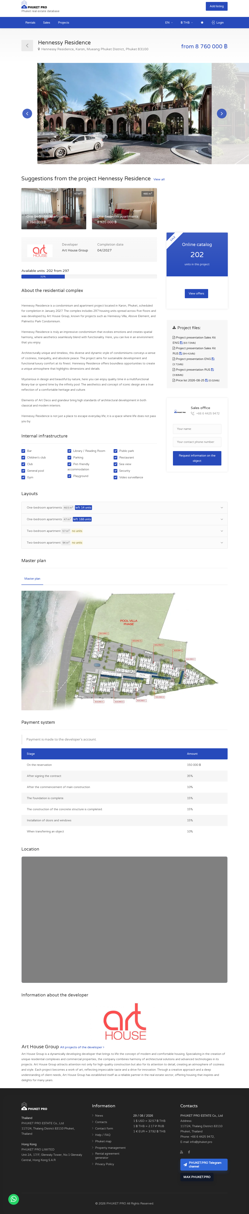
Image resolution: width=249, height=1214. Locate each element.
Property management (110, 1148)
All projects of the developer (81, 1047)
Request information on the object (197, 458)
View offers (196, 293)
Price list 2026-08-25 (197, 380)
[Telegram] (196, 1152)
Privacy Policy (104, 1164)
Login (220, 22)
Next (222, 113)
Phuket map (103, 1141)
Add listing (217, 6)
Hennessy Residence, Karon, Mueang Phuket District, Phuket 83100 (94, 49)
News (99, 1115)
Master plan (32, 578)
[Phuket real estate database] (34, 4)
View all (159, 179)
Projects (63, 22)
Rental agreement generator (107, 1155)
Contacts (101, 1122)
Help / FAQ (102, 1135)
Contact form (104, 1128)
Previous (27, 113)
